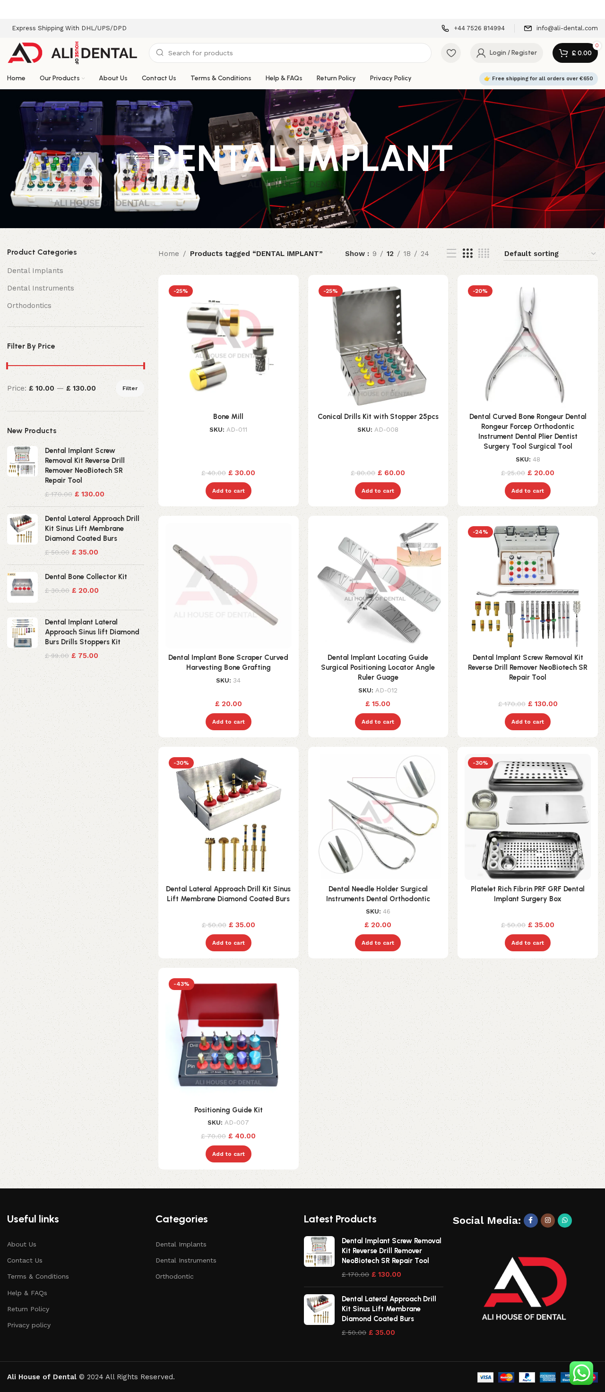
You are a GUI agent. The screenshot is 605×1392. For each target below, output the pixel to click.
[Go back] (140, 158)
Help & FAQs (27, 1293)
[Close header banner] (593, 9)
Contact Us (25, 1260)
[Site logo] (73, 52)
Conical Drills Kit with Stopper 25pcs (378, 416)
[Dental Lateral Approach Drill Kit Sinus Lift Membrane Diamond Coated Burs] (22, 535)
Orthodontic (175, 1276)
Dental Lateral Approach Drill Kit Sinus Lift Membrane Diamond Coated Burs (92, 528)
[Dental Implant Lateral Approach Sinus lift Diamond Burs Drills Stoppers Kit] (22, 639)
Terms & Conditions (38, 1276)
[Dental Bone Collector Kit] (22, 587)
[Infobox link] (473, 29)
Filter (130, 388)
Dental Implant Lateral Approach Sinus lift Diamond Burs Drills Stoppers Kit (92, 632)
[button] (228, 490)
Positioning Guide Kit (228, 1110)
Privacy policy (29, 1325)
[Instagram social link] (548, 1220)
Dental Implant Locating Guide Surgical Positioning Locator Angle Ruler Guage (378, 667)
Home (168, 253)
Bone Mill (228, 416)
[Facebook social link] (531, 1220)
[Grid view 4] (483, 253)
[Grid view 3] (467, 253)
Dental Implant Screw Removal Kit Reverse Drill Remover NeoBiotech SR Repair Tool (85, 465)
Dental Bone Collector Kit (86, 576)
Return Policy (28, 1309)
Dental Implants (35, 270)
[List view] (451, 253)
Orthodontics (29, 305)
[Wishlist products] (451, 52)
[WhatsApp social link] (565, 1220)
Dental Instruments (40, 288)
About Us (21, 1244)
